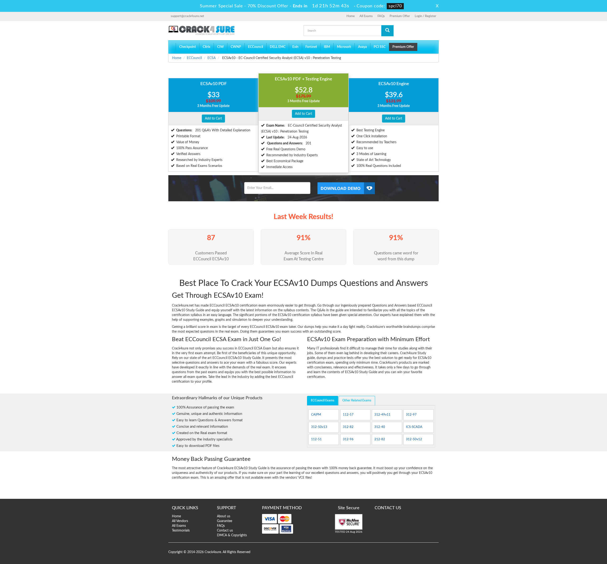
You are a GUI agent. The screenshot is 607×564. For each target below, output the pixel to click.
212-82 (379, 439)
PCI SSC (380, 47)
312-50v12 (414, 439)
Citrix (206, 47)
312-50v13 (319, 427)
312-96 (348, 439)
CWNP (236, 47)
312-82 (348, 427)
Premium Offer (400, 16)
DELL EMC (277, 47)
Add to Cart (213, 118)
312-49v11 (382, 414)
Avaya (362, 47)
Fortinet (311, 47)
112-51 (316, 439)
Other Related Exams (356, 400)
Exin (295, 47)
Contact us (225, 530)
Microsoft (344, 47)
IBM (327, 47)
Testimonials (181, 530)
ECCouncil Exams (322, 400)
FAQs (381, 16)
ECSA (211, 58)
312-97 (411, 414)
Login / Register (425, 16)
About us (223, 516)
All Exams (366, 16)
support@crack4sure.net (187, 16)
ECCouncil (255, 47)
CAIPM (316, 414)
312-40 (379, 427)
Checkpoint (187, 47)
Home (350, 16)
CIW (220, 47)
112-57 (348, 414)
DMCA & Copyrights (232, 535)
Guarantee (224, 521)
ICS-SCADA (414, 427)
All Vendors (180, 521)
